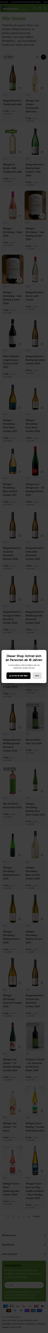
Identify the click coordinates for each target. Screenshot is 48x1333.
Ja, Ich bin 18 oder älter (18, 675)
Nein (37, 675)
